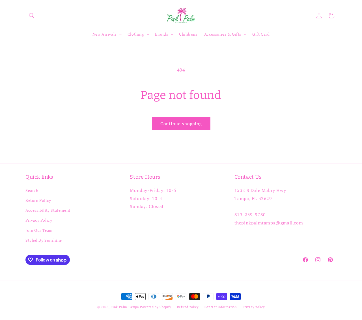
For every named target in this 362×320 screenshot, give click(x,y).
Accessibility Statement (47, 210)
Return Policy (38, 200)
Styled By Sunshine (43, 240)
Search (31, 190)
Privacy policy (254, 307)
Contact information (220, 307)
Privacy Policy (38, 220)
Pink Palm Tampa (125, 307)
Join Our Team (39, 230)
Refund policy (188, 307)
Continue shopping (181, 123)
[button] (31, 15)
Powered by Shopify (155, 307)
